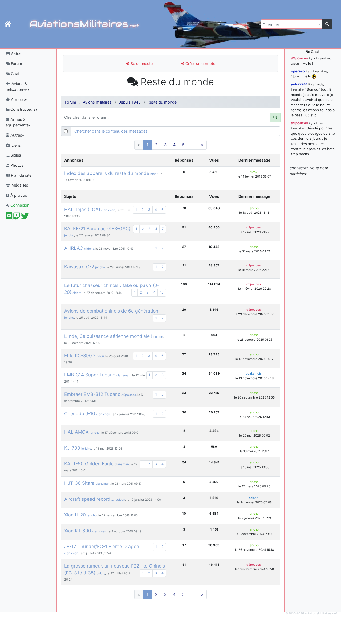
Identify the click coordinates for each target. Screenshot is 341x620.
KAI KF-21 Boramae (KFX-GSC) (97, 228)
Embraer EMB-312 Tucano (92, 394)
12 (162, 292)
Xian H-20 (75, 515)
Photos (16, 165)
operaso (298, 71)
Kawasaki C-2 (79, 266)
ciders (76, 293)
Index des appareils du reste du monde (106, 173)
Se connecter (141, 63)
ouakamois (254, 373)
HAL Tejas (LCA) (82, 209)
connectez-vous (304, 168)
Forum (16, 63)
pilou (100, 356)
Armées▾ (18, 99)
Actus (15, 53)
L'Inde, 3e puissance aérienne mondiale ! (108, 336)
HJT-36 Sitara (79, 483)
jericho (254, 208)
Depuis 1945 (129, 102)
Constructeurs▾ (23, 109)
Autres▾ (16, 135)
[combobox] (291, 24)
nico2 (154, 174)
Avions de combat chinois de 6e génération (111, 311)
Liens (15, 145)
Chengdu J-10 (79, 413)
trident (89, 249)
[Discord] (9, 217)
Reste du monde (162, 102)
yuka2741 (299, 84)
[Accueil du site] (7, 24)
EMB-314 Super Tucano (89, 374)
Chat (14, 73)
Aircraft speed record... (89, 499)
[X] (25, 217)
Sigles (15, 155)
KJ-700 (72, 448)
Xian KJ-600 (77, 530)
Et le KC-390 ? (80, 355)
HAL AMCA (76, 432)
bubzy (100, 573)
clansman (108, 210)
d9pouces (253, 227)
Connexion (19, 205)
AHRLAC (73, 248)
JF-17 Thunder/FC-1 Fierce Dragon (101, 546)
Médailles (19, 185)
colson (158, 337)
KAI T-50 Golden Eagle (89, 463)
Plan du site (20, 175)
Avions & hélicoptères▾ (18, 86)
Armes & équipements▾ (18, 122)
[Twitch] (16, 217)
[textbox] (290, 25)
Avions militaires (97, 102)
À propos (18, 195)
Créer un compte (199, 63)
